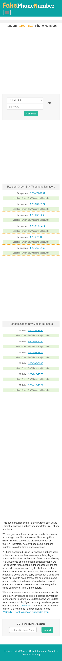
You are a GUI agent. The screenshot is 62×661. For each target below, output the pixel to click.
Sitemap (36, 654)
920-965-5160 (37, 248)
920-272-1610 (37, 237)
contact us (25, 605)
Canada (52, 651)
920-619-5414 (37, 226)
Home (7, 651)
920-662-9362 (37, 215)
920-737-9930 (35, 330)
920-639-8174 (37, 204)
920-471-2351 (37, 193)
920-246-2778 (35, 374)
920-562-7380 (35, 341)
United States (20, 651)
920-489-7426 (35, 352)
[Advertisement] (31, 62)
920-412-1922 (35, 385)
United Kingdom (37, 651)
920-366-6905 (35, 363)
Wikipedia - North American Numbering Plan (25, 612)
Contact (26, 654)
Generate (31, 113)
